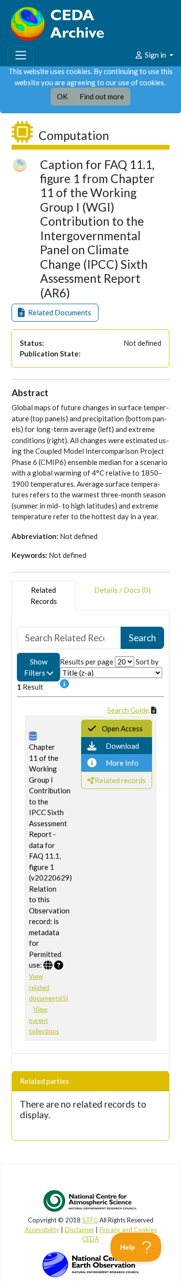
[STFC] (90, 1263)
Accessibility (42, 1230)
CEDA (90, 1239)
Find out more (102, 96)
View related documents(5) (48, 987)
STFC (90, 1220)
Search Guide (128, 710)
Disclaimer (79, 1230)
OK (62, 96)
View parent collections (44, 1020)
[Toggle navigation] (21, 55)
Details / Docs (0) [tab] (122, 590)
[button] (55, 313)
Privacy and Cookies (128, 1230)
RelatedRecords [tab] (43, 595)
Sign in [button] (155, 54)
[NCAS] (90, 1200)
